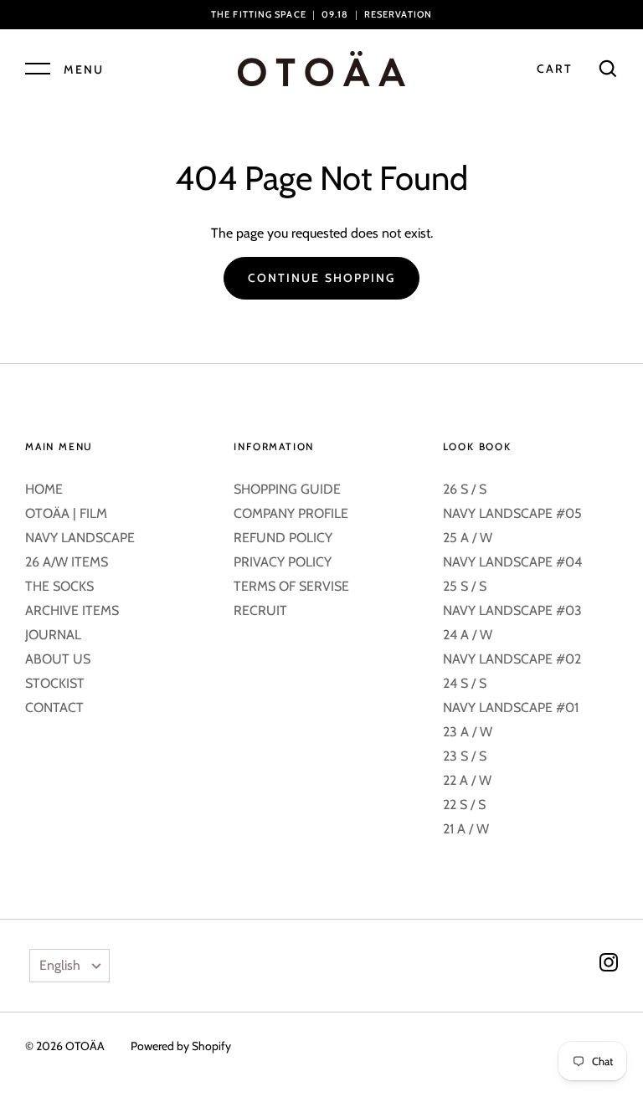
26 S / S (464, 489)
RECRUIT (260, 610)
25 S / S (464, 586)
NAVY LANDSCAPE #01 (511, 707)
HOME (44, 489)
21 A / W (466, 829)
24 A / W (467, 635)
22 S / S (464, 804)
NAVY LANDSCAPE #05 (512, 513)
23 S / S (464, 756)
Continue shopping (322, 277)
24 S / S (464, 683)
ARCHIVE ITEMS (72, 610)
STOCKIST (55, 683)
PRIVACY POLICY (283, 562)
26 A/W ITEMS (66, 562)
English (59, 965)
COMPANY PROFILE (291, 513)
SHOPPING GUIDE (287, 489)
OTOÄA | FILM (66, 513)
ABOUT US (57, 659)
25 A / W (467, 538)
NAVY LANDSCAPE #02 (512, 659)
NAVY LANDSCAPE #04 (512, 562)
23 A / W (467, 732)
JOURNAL (53, 635)
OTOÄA (85, 1045)
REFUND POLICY (283, 538)
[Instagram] (608, 965)
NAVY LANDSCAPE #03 (512, 610)
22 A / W (467, 780)
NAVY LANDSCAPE (80, 538)
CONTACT (54, 707)
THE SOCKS (59, 586)
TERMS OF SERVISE (291, 586)
